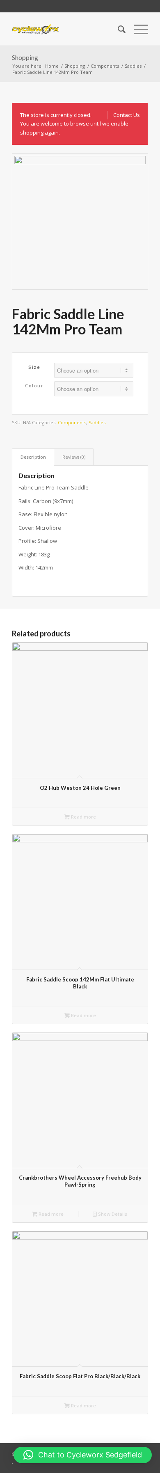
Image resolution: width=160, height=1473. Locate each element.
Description (33, 457)
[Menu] (137, 29)
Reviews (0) (73, 457)
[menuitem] (118, 29)
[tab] (33, 456)
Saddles (97, 422)
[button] (83, 1455)
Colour (34, 385)
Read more (83, 817)
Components (72, 422)
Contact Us (126, 115)
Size (34, 367)
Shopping (25, 57)
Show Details (112, 1214)
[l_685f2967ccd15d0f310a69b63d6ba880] (35, 29)
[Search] (118, 29)
